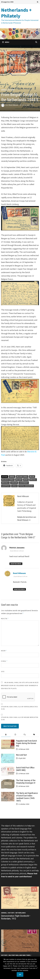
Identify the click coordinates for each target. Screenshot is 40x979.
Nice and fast (21, 755)
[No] (37, 968)
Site (2, 671)
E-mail (4, 661)
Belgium (19, 480)
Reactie (5, 619)
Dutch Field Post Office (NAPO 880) (25, 768)
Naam (4, 651)
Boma (26, 480)
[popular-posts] (6, 734)
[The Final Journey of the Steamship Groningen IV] (7, 780)
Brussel (33, 480)
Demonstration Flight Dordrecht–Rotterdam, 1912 (15, 917)
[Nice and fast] (7, 755)
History (11, 90)
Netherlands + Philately (16, 13)
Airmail (4, 90)
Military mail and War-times (19, 955)
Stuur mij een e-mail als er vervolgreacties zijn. (19, 708)
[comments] (24, 734)
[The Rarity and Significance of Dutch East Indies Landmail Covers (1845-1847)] (7, 793)
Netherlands (21, 913)
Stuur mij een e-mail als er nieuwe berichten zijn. (19, 718)
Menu (7, 42)
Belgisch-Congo (8, 480)
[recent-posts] (15, 734)
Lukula (14, 486)
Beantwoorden (16, 563)
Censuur (14, 483)
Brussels (5, 483)
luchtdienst (23, 483)
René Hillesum (13, 105)
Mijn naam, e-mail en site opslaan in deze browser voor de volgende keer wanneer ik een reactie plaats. (20, 685)
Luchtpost (6, 486)
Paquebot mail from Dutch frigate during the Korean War (26, 743)
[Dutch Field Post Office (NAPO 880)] (7, 768)
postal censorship (26, 486)
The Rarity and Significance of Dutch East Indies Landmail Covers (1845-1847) (27, 797)
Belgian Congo (22, 477)
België (32, 477)
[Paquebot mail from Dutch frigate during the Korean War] (7, 741)
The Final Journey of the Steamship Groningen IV (25, 781)
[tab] (6, 734)
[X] (37, 2)
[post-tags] (34, 734)
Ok (20, 974)
